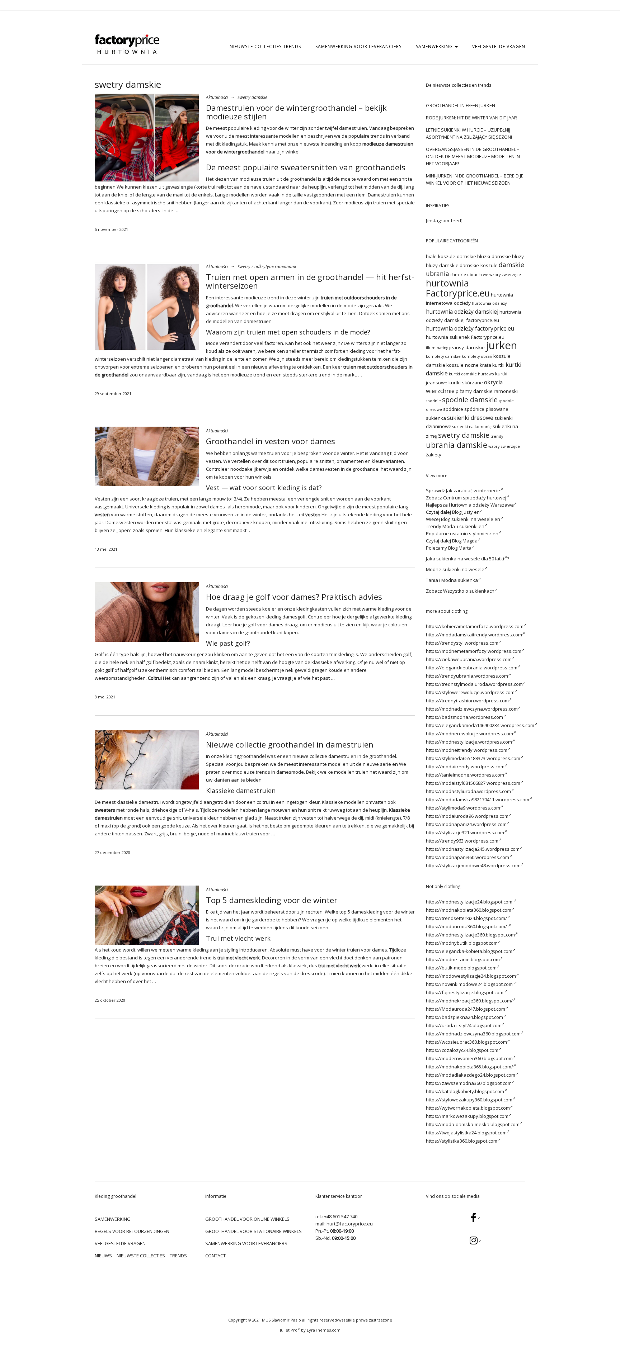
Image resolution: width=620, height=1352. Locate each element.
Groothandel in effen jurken (460, 105)
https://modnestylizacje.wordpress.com (469, 742)
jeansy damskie (467, 347)
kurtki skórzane (465, 382)
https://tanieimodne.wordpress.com (465, 775)
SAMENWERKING (435, 46)
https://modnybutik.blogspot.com (462, 943)
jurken (501, 345)
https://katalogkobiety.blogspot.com (465, 1091)
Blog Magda (465, 540)
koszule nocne (462, 365)
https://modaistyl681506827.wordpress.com (473, 783)
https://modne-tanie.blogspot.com (463, 959)
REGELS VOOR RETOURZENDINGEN (132, 1231)
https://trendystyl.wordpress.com (462, 643)
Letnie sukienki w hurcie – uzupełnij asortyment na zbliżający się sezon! (469, 133)
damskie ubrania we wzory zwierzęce (485, 274)
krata (485, 365)
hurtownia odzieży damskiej (462, 312)
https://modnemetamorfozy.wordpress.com (473, 651)
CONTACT (215, 1255)
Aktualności (217, 97)
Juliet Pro (288, 1330)
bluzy (518, 256)
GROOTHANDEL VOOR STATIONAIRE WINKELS (253, 1231)
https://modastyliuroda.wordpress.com (468, 791)
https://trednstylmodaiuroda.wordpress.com (474, 684)
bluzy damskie (442, 265)
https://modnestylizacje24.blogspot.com (469, 901)
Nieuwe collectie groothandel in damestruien (290, 744)
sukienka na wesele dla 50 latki (470, 558)
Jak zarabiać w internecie (473, 490)
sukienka (436, 418)
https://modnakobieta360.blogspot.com (468, 910)
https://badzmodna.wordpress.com (464, 717)
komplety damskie (443, 356)
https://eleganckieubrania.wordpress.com (471, 667)
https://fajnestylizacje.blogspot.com (465, 992)
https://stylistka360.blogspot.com (461, 1141)
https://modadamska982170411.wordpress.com (477, 799)
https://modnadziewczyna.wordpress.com (472, 709)
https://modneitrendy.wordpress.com (466, 750)
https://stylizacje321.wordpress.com (465, 832)
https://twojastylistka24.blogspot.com (466, 1132)
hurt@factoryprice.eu (350, 1223)
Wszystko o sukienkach (468, 591)
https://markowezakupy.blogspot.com (467, 1116)
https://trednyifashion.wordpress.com (467, 700)
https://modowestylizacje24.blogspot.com (471, 976)
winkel (293, 151)
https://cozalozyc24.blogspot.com (462, 1050)
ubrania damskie (456, 445)
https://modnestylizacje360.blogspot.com (470, 934)
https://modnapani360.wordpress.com (467, 857)
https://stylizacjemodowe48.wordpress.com (473, 865)
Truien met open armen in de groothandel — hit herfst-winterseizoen (310, 281)
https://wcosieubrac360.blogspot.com (466, 1042)
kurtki (498, 365)
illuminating (437, 347)
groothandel (303, 179)
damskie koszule (479, 265)
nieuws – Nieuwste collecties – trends (141, 1255)
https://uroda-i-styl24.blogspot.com (464, 1025)
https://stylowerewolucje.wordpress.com (470, 692)
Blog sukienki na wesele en (470, 519)
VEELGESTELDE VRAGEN (498, 46)
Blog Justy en (466, 512)
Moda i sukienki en (463, 526)
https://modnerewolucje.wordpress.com (469, 733)
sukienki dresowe (470, 418)
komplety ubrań (477, 356)
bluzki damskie (494, 256)
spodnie (433, 400)
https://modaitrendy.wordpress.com (465, 766)
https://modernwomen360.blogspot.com (469, 1058)
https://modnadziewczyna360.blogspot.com (473, 1033)
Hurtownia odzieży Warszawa (481, 505)
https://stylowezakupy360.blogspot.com (469, 1099)
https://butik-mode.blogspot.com (461, 967)
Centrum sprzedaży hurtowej (474, 497)
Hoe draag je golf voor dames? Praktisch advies (294, 596)
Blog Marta (459, 548)
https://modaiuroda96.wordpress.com (467, 816)
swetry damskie (463, 435)
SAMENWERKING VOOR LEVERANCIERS (358, 46)
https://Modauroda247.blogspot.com (465, 1009)
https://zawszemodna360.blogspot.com (469, 1083)
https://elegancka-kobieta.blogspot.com (469, 951)
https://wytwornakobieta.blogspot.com (468, 1108)
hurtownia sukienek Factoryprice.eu (465, 337)
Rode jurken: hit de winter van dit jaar (471, 117)
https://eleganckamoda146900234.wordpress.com (480, 725)
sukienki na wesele (463, 569)
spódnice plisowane (486, 409)
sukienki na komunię (472, 426)
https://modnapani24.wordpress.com (466, 824)
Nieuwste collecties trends (265, 46)
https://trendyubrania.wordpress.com (467, 676)
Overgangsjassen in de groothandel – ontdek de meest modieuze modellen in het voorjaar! (473, 156)
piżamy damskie (474, 391)
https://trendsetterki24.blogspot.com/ (466, 918)
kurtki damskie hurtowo (471, 373)
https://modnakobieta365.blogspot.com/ (469, 1066)
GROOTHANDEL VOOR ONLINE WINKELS (247, 1219)
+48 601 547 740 (340, 1216)
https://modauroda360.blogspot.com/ (467, 926)
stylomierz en (483, 533)
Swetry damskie (252, 97)
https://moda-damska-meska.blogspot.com (473, 1124)
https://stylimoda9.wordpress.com (463, 808)
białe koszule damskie (451, 256)
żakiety (433, 454)
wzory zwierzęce (504, 446)
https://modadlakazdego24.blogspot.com (470, 1075)
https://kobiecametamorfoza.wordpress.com (474, 626)
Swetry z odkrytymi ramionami (267, 267)
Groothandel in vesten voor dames (270, 441)
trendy (496, 436)
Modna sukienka (459, 580)
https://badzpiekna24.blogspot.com (464, 1017)
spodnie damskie (470, 399)
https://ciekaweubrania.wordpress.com (469, 659)
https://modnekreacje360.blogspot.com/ (469, 1000)
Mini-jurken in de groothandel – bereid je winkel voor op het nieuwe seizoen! (474, 179)
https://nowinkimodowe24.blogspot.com (470, 984)
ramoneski (506, 391)
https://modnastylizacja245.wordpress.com (473, 849)
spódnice (453, 409)
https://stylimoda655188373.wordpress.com (473, 758)
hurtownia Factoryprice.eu (458, 288)
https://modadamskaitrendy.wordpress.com (474, 634)
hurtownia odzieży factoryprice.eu (470, 328)
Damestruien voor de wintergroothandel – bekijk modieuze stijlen (296, 112)
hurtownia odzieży (489, 303)
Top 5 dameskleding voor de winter (271, 900)
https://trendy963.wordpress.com (462, 841)
